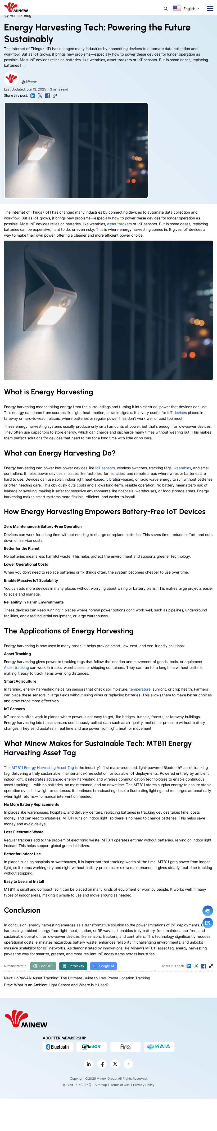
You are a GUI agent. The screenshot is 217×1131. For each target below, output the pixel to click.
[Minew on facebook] (102, 1064)
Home (15, 15)
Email (207, 923)
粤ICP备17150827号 (76, 1085)
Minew (31, 81)
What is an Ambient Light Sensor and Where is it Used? (61, 985)
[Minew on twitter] (115, 1064)
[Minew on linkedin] (88, 1064)
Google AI (106, 966)
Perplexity (76, 966)
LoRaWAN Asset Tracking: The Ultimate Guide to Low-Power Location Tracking (82, 978)
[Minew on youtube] (128, 1064)
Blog (27, 15)
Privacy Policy (144, 1085)
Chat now (207, 910)
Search (165, 9)
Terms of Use (120, 1085)
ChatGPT (46, 966)
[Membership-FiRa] (125, 1047)
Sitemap (101, 1085)
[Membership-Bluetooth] (58, 1047)
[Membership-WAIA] (159, 1047)
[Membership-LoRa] (91, 1047)
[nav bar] (208, 8)
